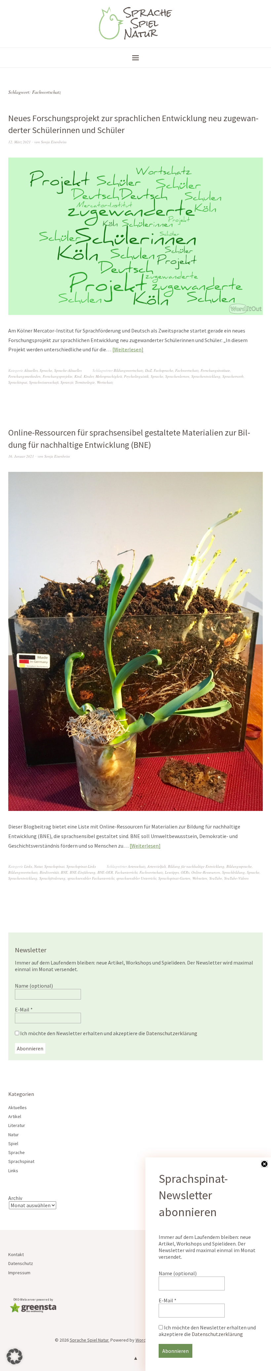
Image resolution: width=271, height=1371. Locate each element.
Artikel (14, 1116)
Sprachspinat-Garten (174, 878)
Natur (38, 866)
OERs (185, 872)
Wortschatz (105, 382)
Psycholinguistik (136, 376)
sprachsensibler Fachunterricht (90, 878)
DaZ (148, 370)
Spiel (13, 1143)
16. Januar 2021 (21, 456)
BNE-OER (105, 872)
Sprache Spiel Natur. (89, 1340)
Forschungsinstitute (215, 370)
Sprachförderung (52, 878)
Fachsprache (163, 370)
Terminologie (85, 382)
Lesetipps (172, 872)
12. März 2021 (19, 141)
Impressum (19, 1273)
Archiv (15, 1198)
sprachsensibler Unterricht (136, 878)
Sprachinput (17, 382)
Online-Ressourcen (205, 872)
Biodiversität (49, 872)
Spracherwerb (233, 376)
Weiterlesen (127, 349)
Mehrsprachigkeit (109, 376)
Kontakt (16, 1254)
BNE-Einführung (83, 872)
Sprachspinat (54, 866)
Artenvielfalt (156, 866)
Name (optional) (34, 985)
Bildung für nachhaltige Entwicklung (196, 866)
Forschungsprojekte (57, 376)
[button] (14, 1356)
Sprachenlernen (177, 376)
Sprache (46, 370)
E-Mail (24, 1009)
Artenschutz (136, 866)
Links (28, 866)
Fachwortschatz (187, 370)
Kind (78, 376)
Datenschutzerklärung (171, 1033)
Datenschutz (20, 1263)
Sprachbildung (233, 872)
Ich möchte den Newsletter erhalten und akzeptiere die (108, 1033)
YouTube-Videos (236, 878)
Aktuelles (31, 370)
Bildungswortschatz (128, 370)
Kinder (89, 376)
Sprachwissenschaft (43, 382)
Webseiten (199, 878)
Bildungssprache (239, 866)
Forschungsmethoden (24, 376)
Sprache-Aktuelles (68, 370)
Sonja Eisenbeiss (53, 141)
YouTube (215, 878)
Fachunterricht (126, 872)
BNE (64, 872)
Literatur (16, 1125)
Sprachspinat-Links (81, 866)
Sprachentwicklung (205, 376)
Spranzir (66, 382)
